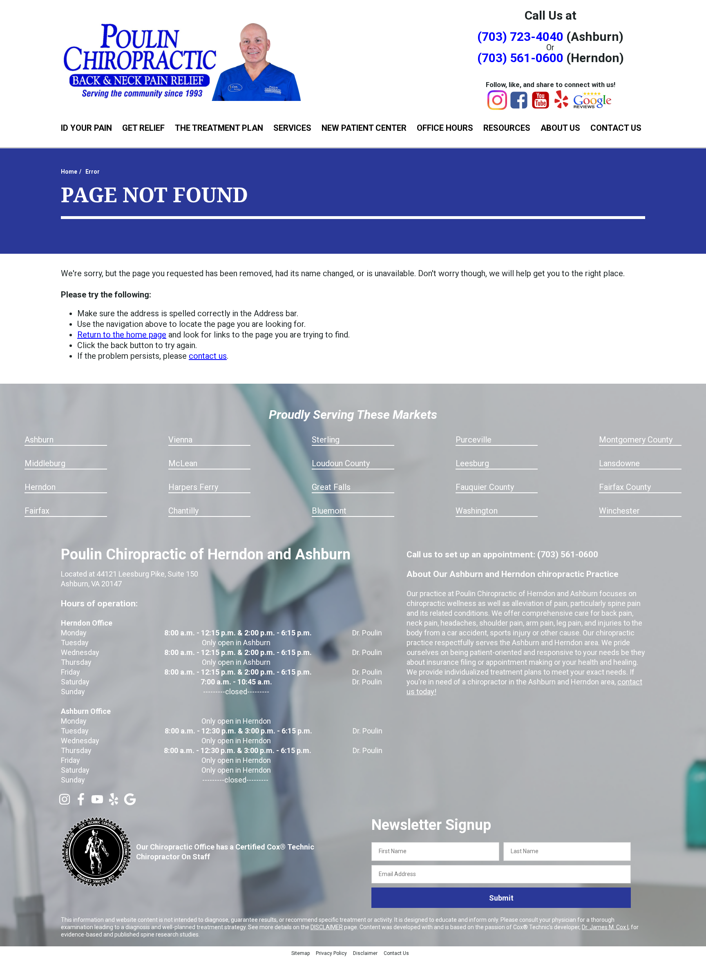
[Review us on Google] (130, 802)
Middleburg (45, 463)
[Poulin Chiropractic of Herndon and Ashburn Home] (183, 60)
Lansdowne (619, 463)
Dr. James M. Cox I (605, 927)
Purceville (474, 440)
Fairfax (37, 511)
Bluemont (329, 511)
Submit (501, 898)
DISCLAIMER (327, 927)
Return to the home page (121, 335)
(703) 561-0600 (520, 58)
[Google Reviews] (592, 106)
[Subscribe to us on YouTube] (97, 802)
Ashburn (39, 440)
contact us (208, 356)
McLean (182, 463)
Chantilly (183, 511)
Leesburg (472, 463)
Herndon (40, 487)
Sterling (326, 440)
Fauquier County (485, 487)
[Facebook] (519, 107)
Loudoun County (341, 463)
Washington (477, 511)
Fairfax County (625, 487)
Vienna (180, 440)
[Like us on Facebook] (81, 802)
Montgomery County (635, 440)
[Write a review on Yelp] (113, 802)
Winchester (619, 511)
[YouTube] (540, 107)
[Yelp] (561, 105)
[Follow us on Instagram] (64, 802)
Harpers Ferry (193, 487)
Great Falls (331, 487)
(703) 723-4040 (520, 36)
